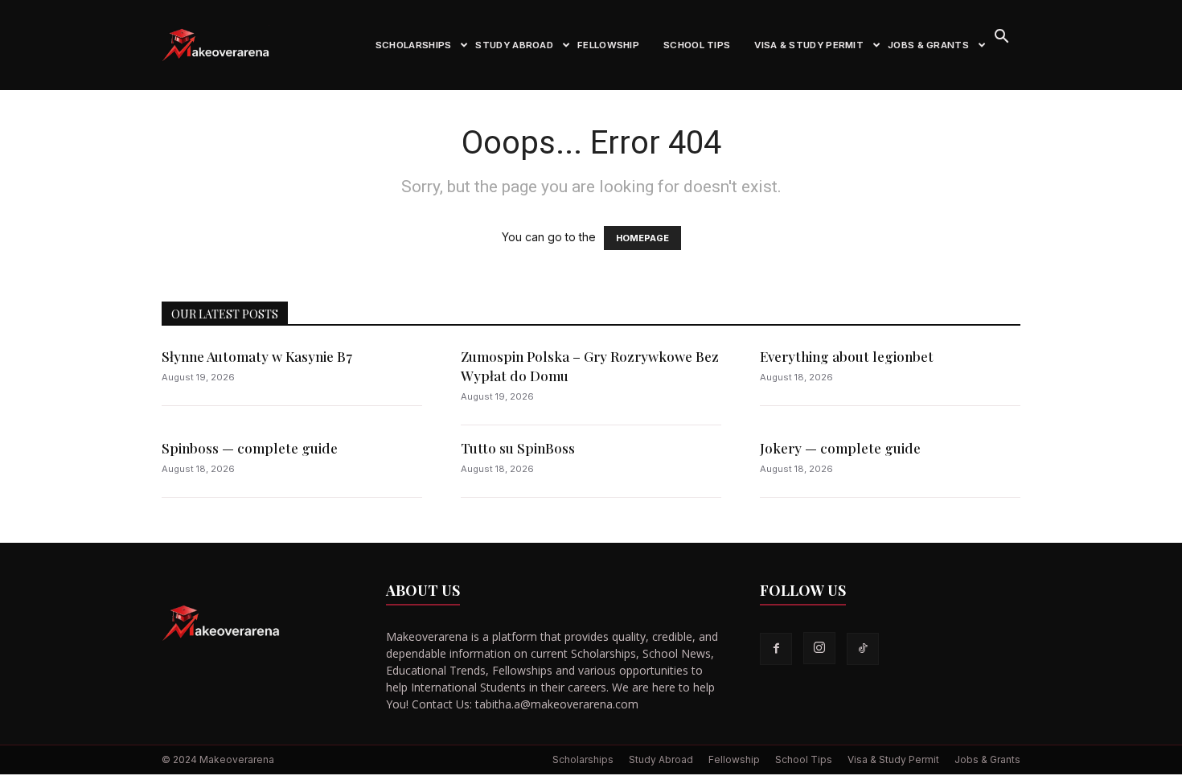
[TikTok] (863, 649)
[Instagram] (819, 648)
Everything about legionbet (847, 356)
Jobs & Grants (928, 45)
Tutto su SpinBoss (518, 448)
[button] (1001, 38)
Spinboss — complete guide (250, 448)
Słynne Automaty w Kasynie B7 (257, 356)
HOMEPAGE (642, 238)
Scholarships (414, 45)
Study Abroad (514, 45)
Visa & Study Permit (809, 45)
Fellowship (608, 45)
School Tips (696, 45)
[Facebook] (776, 649)
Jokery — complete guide (840, 448)
